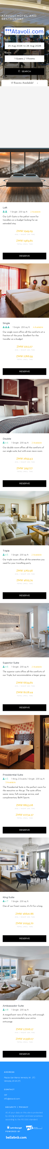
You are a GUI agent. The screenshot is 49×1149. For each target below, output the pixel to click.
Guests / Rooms (24, 58)
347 (5, 1095)
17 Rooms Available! (24, 83)
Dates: (8, 40)
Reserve (24, 256)
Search (24, 71)
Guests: (8, 53)
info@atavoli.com (12, 1099)
